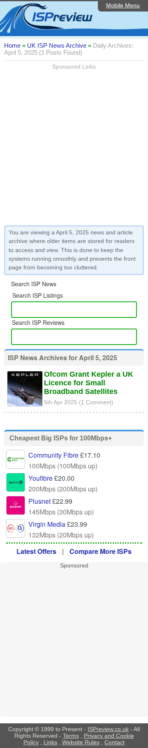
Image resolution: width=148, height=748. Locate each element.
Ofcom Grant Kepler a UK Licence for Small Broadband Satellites (88, 383)
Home (12, 45)
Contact (114, 742)
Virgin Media (46, 524)
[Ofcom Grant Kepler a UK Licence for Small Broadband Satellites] (25, 407)
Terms (71, 735)
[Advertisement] (74, 144)
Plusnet (39, 501)
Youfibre (40, 478)
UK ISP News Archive (56, 45)
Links (50, 742)
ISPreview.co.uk (108, 729)
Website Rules (80, 742)
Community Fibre (53, 455)
